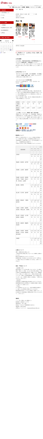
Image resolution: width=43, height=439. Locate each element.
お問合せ (3, 32)
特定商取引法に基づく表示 (6, 27)
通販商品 (27, 7)
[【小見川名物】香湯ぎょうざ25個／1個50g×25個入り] (18, 25)
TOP (10, 7)
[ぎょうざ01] (32, 26)
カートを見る (38, 7)
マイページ (32, 7)
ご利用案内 (3, 25)
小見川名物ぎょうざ (5, 12)
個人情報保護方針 (4, 30)
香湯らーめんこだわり (16, 7)
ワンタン (3, 15)
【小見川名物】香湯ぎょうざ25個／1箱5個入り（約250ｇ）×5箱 (32, 34)
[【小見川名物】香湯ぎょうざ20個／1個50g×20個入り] (25, 25)
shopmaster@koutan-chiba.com (33, 308)
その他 (2, 17)
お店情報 (23, 7)
